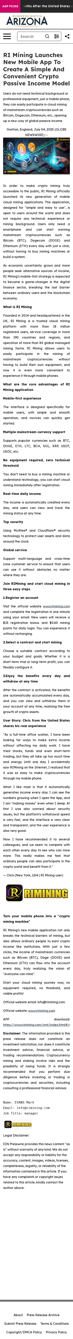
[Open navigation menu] (7, 36)
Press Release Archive (43, 1315)
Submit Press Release (20, 1324)
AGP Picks (10, 6)
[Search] (47, 36)
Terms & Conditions (54, 1324)
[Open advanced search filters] (56, 36)
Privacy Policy (56, 1332)
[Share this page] (67, 36)
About (18, 1315)
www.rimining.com (56, 606)
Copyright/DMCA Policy (24, 1332)
